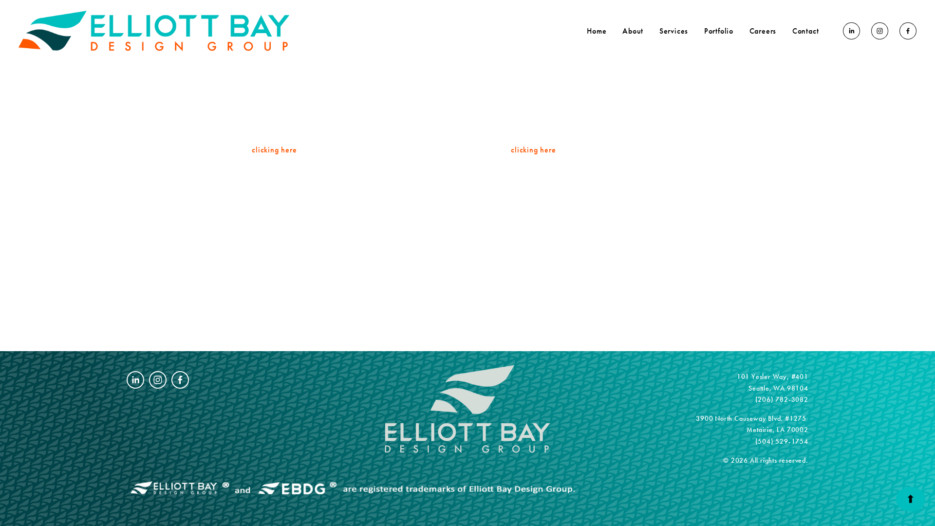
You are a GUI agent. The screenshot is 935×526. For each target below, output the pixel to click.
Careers (763, 31)
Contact (805, 31)
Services (673, 31)
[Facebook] (907, 30)
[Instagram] (879, 30)
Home (596, 31)
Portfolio (718, 31)
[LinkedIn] (851, 30)
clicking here (274, 149)
